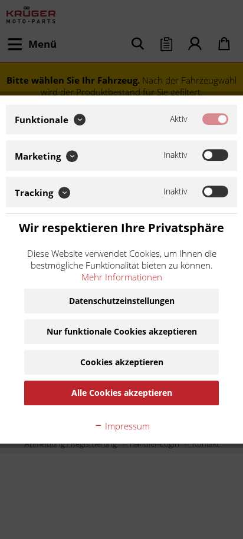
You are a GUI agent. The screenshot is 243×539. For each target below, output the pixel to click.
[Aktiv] (215, 119)
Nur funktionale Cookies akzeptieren (122, 331)
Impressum (126, 426)
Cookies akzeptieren (121, 362)
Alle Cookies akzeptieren (121, 392)
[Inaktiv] (215, 155)
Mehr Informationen (121, 277)
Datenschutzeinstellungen (122, 300)
